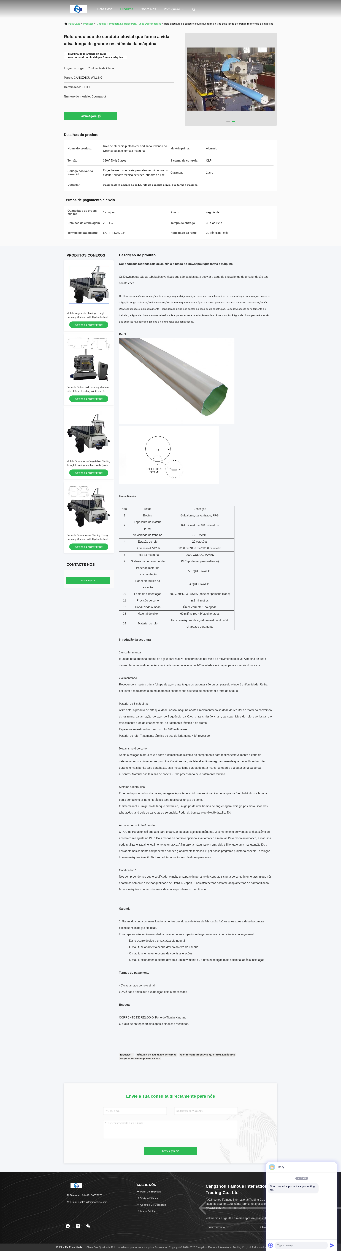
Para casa (104, 9)
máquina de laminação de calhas (156, 1054)
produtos (88, 23)
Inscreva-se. (267, 1227)
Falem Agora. (88, 116)
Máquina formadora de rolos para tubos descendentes (128, 23)
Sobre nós (148, 9)
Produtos (126, 9)
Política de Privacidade (69, 1247)
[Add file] (270, 1245)
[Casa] (78, 8)
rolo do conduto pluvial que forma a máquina (207, 1054)
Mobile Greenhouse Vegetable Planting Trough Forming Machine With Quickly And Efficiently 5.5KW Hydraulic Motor (88, 465)
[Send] (332, 1245)
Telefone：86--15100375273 (85, 1195)
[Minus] (332, 1167)
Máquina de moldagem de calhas (140, 1058)
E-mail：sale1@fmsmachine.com (88, 1201)
